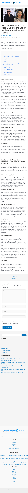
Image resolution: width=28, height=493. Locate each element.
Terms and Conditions (6, 350)
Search (3, 333)
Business (14, 471)
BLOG (14, 469)
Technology (14, 480)
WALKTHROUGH (14, 483)
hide (8, 53)
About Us (3, 341)
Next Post (14, 278)
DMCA (2, 346)
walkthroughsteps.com (20, 431)
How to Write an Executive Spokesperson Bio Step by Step (14, 462)
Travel (14, 481)
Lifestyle (14, 478)
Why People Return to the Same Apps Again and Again (13, 372)
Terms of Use (4, 352)
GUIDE (14, 475)
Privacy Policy (4, 348)
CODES (14, 472)
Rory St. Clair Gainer (11, 156)
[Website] (14, 317)
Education (14, 474)
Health (14, 477)
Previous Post (14, 276)
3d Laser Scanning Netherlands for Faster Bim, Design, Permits (14, 458)
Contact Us (3, 344)
